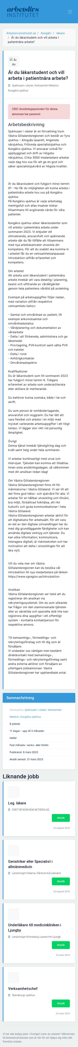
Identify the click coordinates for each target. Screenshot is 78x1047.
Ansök (61, 817)
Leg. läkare (17, 803)
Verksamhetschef (23, 988)
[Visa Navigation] (70, 11)
